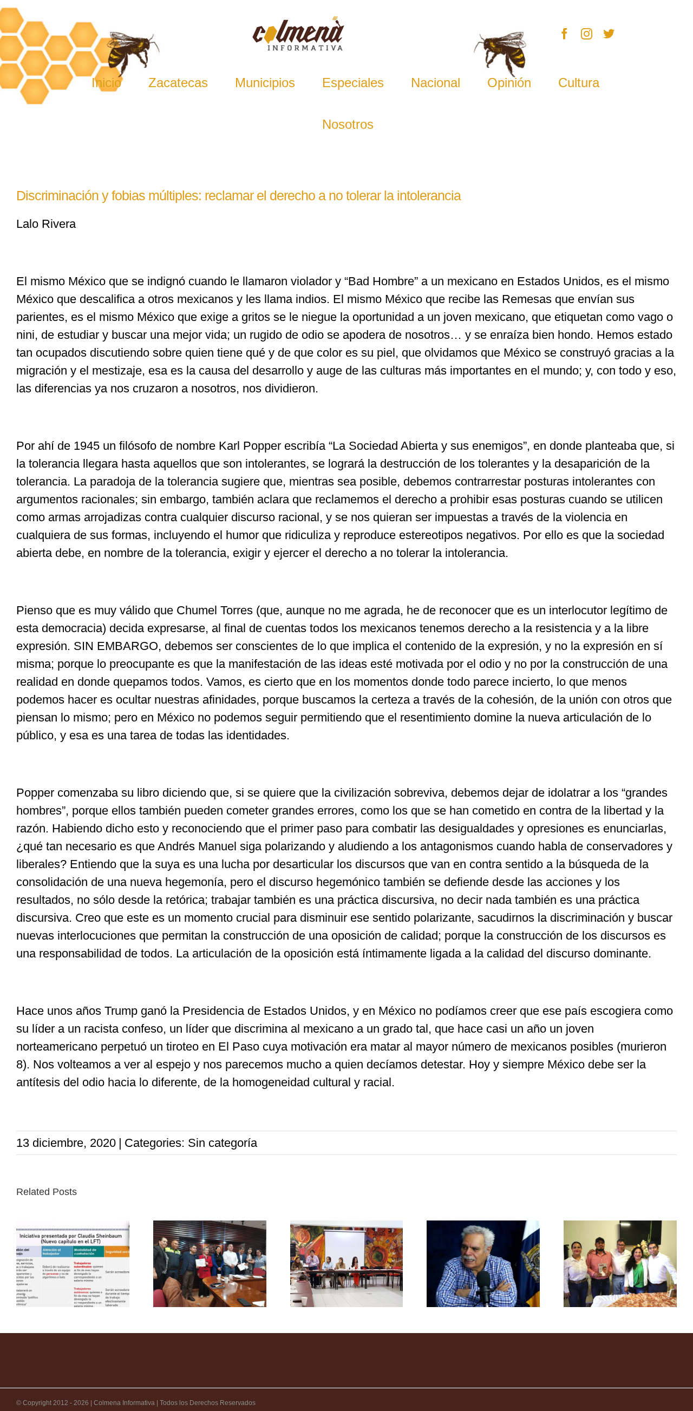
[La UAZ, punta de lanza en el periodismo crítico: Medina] (483, 1263)
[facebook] (564, 34)
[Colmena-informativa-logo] (298, 22)
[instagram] (586, 34)
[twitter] (608, 34)
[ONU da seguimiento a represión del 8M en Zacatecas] (346, 1263)
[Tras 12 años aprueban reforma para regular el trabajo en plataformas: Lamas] (72, 1263)
